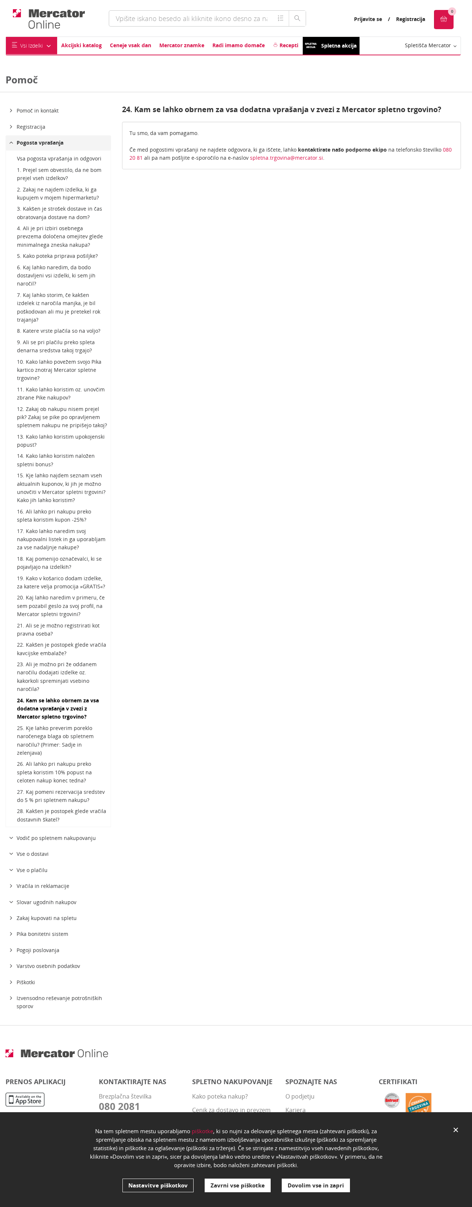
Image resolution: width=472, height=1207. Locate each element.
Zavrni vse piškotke (238, 1185)
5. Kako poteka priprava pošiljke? (57, 255)
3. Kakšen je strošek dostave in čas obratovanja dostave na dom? (59, 212)
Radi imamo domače (238, 45)
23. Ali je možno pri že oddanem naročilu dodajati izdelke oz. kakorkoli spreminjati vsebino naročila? (57, 676)
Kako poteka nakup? (220, 1096)
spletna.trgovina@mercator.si (286, 157)
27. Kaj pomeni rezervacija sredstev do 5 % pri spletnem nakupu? (61, 795)
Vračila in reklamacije (43, 885)
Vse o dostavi (33, 853)
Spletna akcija (339, 45)
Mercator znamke (181, 45)
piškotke (202, 1131)
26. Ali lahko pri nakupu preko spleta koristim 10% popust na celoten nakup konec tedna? (54, 772)
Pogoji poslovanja (38, 950)
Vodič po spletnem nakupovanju (56, 837)
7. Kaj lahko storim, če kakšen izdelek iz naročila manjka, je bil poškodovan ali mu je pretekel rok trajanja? (58, 307)
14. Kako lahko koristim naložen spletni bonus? (56, 459)
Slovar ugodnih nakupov (46, 902)
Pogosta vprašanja (40, 142)
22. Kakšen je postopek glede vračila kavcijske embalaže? (61, 648)
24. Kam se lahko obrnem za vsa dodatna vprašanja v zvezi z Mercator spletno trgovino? (58, 708)
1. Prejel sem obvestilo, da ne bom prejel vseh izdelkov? (59, 173)
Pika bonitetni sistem (42, 933)
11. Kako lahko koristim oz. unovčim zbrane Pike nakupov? (61, 393)
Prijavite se (368, 19)
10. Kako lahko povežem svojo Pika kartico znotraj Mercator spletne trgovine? (59, 370)
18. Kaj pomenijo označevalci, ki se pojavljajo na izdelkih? (59, 562)
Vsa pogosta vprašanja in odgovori (59, 158)
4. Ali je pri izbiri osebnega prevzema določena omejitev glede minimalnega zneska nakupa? (60, 236)
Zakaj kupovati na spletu (47, 917)
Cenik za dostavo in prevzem (231, 1110)
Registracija (410, 19)
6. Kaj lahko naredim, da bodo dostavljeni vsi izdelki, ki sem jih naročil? (56, 275)
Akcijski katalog (81, 45)
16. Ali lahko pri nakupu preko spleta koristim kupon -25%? (54, 515)
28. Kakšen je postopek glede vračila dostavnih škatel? (61, 815)
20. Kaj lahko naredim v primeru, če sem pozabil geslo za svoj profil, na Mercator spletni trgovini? (61, 606)
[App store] (25, 1101)
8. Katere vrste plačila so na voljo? (58, 330)
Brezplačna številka (125, 1102)
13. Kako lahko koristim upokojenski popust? (61, 440)
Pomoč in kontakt (38, 110)
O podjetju (300, 1096)
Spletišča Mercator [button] (428, 45)
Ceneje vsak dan (130, 45)
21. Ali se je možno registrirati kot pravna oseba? (58, 629)
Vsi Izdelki (31, 45)
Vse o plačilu (32, 870)
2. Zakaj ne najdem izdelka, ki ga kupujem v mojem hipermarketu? (58, 193)
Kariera (295, 1110)
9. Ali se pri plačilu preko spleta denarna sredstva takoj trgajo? (56, 346)
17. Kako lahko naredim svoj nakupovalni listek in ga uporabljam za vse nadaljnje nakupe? (61, 539)
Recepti (288, 45)
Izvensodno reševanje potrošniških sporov (59, 1002)
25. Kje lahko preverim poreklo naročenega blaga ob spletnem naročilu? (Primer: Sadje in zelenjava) (55, 740)
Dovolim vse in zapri (316, 1185)
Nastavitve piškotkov (158, 1185)
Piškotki (26, 982)
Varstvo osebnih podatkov (48, 965)
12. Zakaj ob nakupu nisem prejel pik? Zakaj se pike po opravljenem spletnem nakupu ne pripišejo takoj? (62, 417)
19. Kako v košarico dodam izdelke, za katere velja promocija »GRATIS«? (61, 582)
